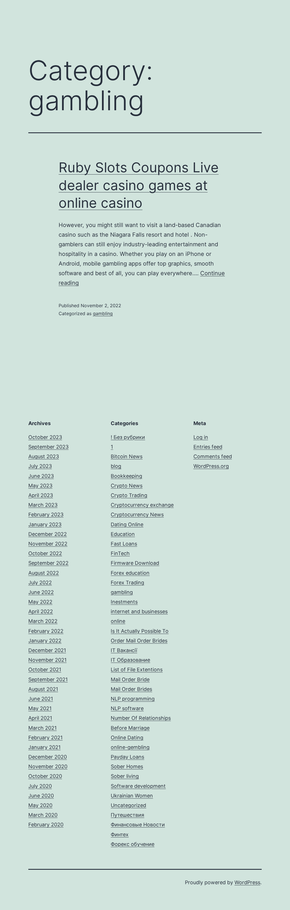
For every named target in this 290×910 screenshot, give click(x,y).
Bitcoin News (126, 456)
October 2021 (44, 670)
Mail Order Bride (130, 679)
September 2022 (48, 563)
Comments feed (212, 456)
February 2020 (45, 825)
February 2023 (45, 514)
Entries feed (207, 447)
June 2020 (41, 796)
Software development (138, 786)
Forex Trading (127, 583)
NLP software (127, 708)
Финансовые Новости (138, 825)
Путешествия (127, 815)
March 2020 (42, 815)
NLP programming (133, 699)
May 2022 (40, 602)
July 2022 (40, 583)
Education (123, 534)
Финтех (120, 834)
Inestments (124, 602)
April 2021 (40, 718)
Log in (200, 437)
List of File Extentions (137, 670)
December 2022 (47, 534)
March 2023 (42, 505)
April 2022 (40, 611)
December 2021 (47, 650)
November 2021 (47, 660)
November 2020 (47, 766)
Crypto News (126, 486)
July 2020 (40, 786)
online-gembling (130, 747)
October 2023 (45, 437)
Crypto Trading (129, 495)
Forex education (130, 573)
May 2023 (40, 486)
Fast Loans (124, 544)
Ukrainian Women (132, 796)
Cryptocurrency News (137, 514)
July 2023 (40, 466)
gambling (103, 313)
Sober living (125, 776)
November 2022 (47, 544)
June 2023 (41, 476)
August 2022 (43, 573)
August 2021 (43, 689)
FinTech (120, 553)
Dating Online (127, 524)
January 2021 (44, 747)
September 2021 (48, 679)
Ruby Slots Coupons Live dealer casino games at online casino (139, 185)
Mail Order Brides (131, 689)
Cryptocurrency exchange (142, 505)
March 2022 (42, 621)
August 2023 (43, 456)
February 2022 (45, 631)
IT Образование (130, 660)
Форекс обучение (132, 844)
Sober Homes (127, 766)
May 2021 (40, 708)
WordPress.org (211, 466)
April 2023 (40, 495)
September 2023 (48, 447)
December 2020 (47, 757)
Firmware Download (135, 563)
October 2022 (45, 553)
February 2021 (45, 738)
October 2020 (45, 776)
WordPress (247, 882)
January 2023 (44, 524)
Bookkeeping (126, 476)
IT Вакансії (124, 650)
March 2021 (42, 728)
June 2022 (41, 592)
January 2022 (44, 641)
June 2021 (40, 699)
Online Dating (127, 738)
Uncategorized (128, 805)
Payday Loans (127, 757)
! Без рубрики (128, 437)
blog (116, 466)
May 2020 (40, 805)
